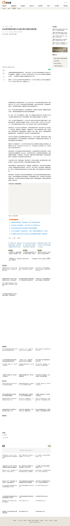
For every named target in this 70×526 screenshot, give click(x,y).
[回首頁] (6, 2)
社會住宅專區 (56, 60)
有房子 (48, 6)
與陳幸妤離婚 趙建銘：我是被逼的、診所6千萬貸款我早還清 (25, 222)
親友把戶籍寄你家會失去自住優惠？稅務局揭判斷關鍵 (24, 228)
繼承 (9, 8)
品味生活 (32, 6)
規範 (3, 446)
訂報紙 (46, 520)
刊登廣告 (14, 520)
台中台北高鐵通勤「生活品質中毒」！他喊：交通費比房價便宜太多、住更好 (29, 231)
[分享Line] (3, 73)
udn (3, 26)
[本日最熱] (67, 26)
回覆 (49, 446)
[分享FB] (3, 70)
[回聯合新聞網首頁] (3, 2)
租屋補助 (14, 8)
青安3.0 (4, 8)
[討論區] (3, 76)
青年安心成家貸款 (57, 63)
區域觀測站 (13, 6)
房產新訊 (4, 6)
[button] (66, 2)
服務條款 (29, 520)
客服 (21, 520)
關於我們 (50, 520)
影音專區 (57, 6)
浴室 (19, 8)
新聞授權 (24, 520)
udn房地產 (6, 26)
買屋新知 (65, 6)
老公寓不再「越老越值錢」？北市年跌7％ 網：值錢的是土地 (25, 225)
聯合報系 (42, 520)
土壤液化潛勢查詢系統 (58, 66)
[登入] (64, 2)
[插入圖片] (47, 446)
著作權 (33, 520)
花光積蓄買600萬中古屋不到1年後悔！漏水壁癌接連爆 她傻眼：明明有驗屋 (29, 234)
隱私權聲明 (37, 520)
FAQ (18, 520)
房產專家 (40, 6)
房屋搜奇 (23, 6)
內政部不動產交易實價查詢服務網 (60, 58)
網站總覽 (55, 520)
